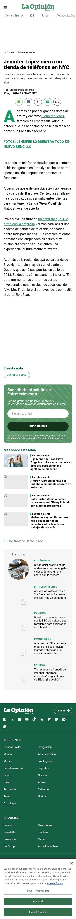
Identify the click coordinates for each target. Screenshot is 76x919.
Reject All (38, 901)
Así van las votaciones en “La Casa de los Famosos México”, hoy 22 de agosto (50, 594)
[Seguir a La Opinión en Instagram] (19, 719)
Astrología (10, 803)
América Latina (47, 754)
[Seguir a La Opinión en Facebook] (4, 719)
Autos (41, 782)
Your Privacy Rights (38, 890)
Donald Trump (14, 15)
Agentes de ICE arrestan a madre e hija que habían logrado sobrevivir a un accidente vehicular (50, 648)
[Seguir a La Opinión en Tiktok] (34, 719)
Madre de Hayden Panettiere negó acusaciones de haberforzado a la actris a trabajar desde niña (49, 522)
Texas (7, 796)
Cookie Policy (55, 883)
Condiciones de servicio (50, 438)
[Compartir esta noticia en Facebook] (28, 102)
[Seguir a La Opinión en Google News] (41, 719)
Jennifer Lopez (17, 375)
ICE (32, 15)
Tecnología (10, 789)
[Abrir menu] (5, 7)
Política (40, 612)
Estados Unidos (13, 747)
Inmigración (42, 639)
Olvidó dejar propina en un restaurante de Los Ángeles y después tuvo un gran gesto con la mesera (51, 570)
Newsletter (10, 832)
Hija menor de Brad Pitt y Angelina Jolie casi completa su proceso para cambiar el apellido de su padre (51, 464)
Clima (41, 839)
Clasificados (45, 825)
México (8, 761)
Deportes (43, 768)
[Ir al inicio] (18, 710)
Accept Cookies (38, 912)
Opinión (42, 775)
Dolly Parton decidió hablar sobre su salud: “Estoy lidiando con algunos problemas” (50, 502)
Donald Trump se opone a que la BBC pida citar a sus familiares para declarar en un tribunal (50, 622)
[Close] (72, 863)
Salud (7, 782)
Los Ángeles (42, 560)
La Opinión (9, 52)
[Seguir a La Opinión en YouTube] (27, 719)
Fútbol (45, 15)
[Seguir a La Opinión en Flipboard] (49, 719)
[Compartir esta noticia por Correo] (47, 102)
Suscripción (10, 839)
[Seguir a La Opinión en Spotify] (64, 719)
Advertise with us (48, 846)
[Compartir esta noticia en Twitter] (38, 102)
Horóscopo (10, 846)
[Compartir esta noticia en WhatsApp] (19, 102)
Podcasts (9, 825)
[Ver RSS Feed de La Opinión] (4, 727)
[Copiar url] (57, 102)
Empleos (43, 832)
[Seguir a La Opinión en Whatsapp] (56, 719)
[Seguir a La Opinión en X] (12, 719)
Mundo (8, 754)
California (43, 789)
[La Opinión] (38, 7)
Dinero (7, 775)
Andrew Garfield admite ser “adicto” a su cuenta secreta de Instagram (50, 484)
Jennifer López (53, 116)
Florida (42, 796)
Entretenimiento (26, 52)
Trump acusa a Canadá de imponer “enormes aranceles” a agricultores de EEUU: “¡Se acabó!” (50, 674)
